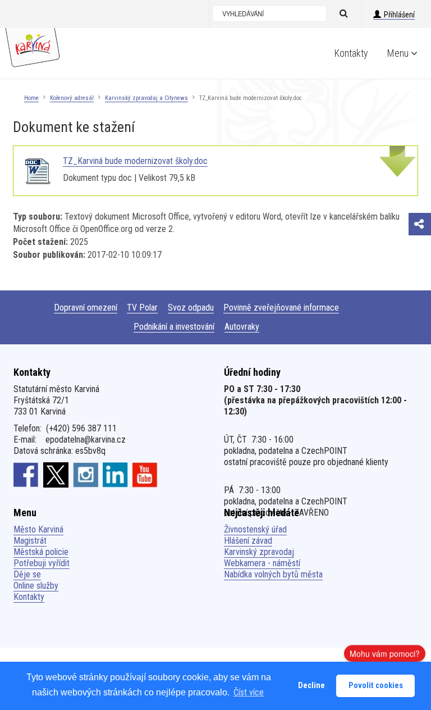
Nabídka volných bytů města (273, 574)
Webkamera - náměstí (262, 563)
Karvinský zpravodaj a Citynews (146, 98)
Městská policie (40, 552)
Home (31, 98)
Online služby (35, 585)
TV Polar (142, 307)
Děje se (27, 574)
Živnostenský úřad (255, 529)
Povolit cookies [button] (376, 685)
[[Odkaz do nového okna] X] (55, 474)
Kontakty (351, 53)
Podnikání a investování (174, 326)
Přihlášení (399, 14)
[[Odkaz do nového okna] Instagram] (85, 474)
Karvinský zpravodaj (259, 552)
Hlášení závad (248, 540)
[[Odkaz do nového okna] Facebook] (26, 474)
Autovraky (241, 326)
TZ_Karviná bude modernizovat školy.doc (135, 161)
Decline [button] (311, 685)
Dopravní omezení (85, 307)
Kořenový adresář (72, 98)
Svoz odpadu (191, 307)
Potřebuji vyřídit (41, 563)
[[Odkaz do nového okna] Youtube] (145, 474)
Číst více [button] (248, 692)
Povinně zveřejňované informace (281, 307)
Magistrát (30, 540)
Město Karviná (38, 529)
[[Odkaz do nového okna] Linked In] (115, 474)
